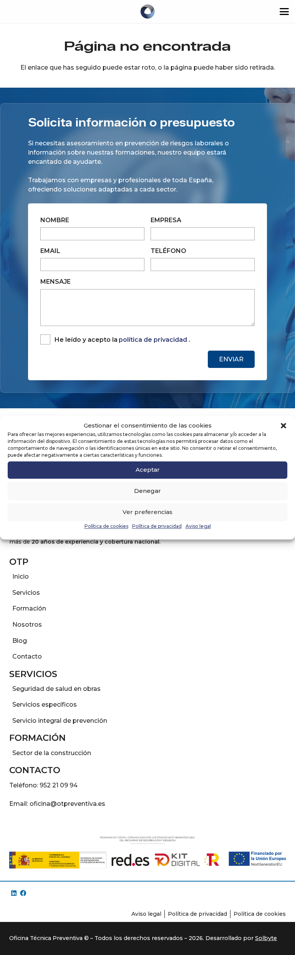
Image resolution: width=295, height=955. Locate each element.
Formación (29, 608)
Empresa (166, 220)
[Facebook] (23, 893)
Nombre (54, 220)
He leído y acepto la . (122, 339)
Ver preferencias (147, 512)
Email (50, 251)
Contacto (27, 656)
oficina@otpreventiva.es (67, 803)
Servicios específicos (44, 704)
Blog (19, 640)
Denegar (147, 490)
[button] (283, 426)
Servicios (26, 592)
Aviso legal (198, 526)
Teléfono (168, 251)
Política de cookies (106, 526)
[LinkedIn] (13, 893)
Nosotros (27, 624)
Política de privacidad (157, 526)
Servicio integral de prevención (59, 720)
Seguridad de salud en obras (56, 688)
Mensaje (55, 281)
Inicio (20, 576)
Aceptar (148, 469)
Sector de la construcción (51, 753)
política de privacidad (153, 339)
